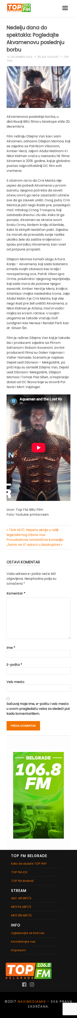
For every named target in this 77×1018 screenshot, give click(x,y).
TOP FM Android (22, 881)
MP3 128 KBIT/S (21, 915)
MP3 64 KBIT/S (21, 907)
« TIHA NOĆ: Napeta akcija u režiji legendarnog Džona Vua (32, 532)
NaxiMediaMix (32, 1001)
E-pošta (14, 664)
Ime (11, 647)
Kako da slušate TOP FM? (29, 864)
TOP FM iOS (19, 872)
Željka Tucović (48, 57)
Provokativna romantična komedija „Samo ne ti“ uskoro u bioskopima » (35, 542)
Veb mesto (15, 681)
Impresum (18, 950)
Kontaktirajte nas (23, 942)
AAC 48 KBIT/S (21, 898)
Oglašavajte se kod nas (27, 933)
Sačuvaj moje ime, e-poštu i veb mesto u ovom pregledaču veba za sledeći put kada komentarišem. (38, 708)
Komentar (16, 593)
